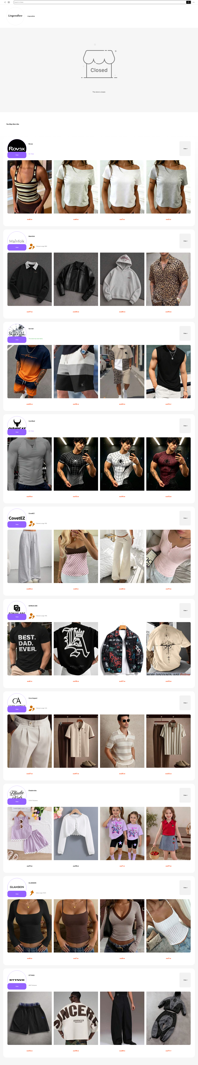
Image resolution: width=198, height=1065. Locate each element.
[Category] (9, 2)
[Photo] (17, 148)
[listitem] (99, 181)
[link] (15, 16)
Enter (185, 148)
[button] (5, 2)
